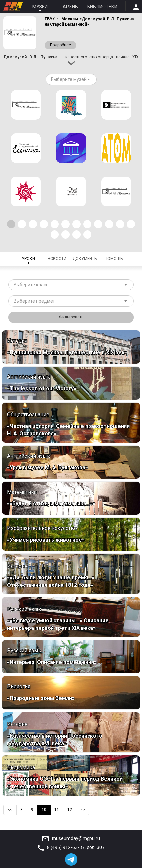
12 (69, 809)
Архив (70, 6)
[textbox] (69, 79)
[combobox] (71, 79)
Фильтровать (71, 317)
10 (44, 809)
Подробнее (60, 45)
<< (10, 809)
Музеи (40, 6)
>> (82, 809)
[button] (11, 224)
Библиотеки (102, 6)
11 (56, 809)
